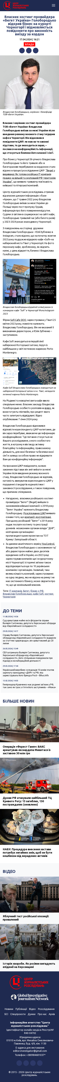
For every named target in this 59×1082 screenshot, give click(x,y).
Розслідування (46, 1009)
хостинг (49, 593)
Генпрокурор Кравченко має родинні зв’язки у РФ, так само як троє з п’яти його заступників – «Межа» (29, 686)
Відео (9, 871)
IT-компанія (15, 590)
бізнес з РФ (36, 590)
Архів (52, 1014)
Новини (9, 1009)
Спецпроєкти (18, 1014)
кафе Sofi (38, 593)
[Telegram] (35, 50)
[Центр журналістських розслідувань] (16, 5)
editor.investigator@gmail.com (30, 1050)
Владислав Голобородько (17, 593)
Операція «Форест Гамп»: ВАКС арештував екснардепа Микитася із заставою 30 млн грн (26, 750)
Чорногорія (9, 596)
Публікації (21, 1009)
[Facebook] (22, 50)
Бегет (26, 590)
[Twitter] (29, 50)
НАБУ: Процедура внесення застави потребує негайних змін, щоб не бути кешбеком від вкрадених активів (27, 852)
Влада (29, 44)
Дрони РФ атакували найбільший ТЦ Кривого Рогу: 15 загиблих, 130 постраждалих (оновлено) (27, 801)
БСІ (6, 1014)
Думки (31, 1014)
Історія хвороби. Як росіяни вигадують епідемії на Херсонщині (29, 965)
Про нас (42, 1014)
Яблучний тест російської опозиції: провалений (26, 918)
